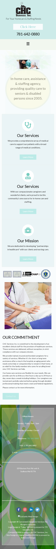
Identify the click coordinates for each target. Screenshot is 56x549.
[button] (28, 27)
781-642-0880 (33, 438)
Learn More (28, 157)
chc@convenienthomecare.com (31, 452)
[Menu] (28, 43)
